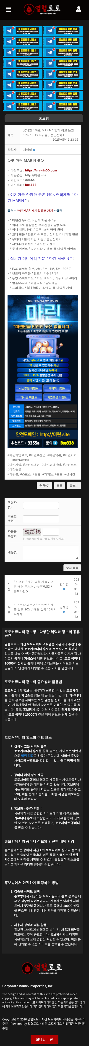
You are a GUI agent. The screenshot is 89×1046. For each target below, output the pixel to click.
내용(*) (13, 552)
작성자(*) (12, 504)
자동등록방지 (12, 533)
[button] (8, 10)
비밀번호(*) (12, 518)
